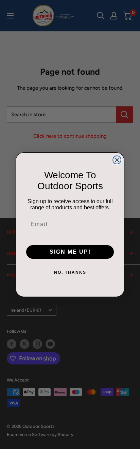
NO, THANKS (70, 272)
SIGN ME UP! (70, 252)
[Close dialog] (117, 160)
